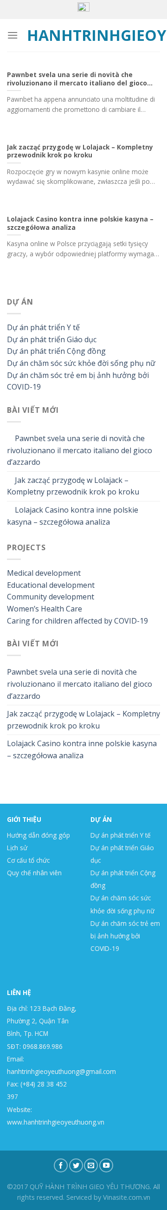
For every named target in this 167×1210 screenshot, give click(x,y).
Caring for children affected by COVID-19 (77, 621)
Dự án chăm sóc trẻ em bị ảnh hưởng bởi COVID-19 (125, 936)
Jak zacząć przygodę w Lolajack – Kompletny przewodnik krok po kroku (73, 486)
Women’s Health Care (44, 609)
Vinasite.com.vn (126, 1197)
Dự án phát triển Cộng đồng (56, 351)
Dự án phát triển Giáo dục (51, 339)
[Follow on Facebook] (61, 1165)
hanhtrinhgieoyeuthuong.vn (84, 35)
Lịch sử (17, 847)
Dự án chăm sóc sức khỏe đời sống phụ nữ (81, 363)
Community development (50, 597)
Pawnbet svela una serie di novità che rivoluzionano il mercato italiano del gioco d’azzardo (79, 450)
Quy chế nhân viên (34, 872)
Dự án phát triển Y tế (43, 327)
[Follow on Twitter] (76, 1165)
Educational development (51, 585)
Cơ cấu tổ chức (28, 860)
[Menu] (12, 35)
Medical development (44, 573)
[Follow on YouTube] (106, 1165)
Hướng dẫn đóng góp (38, 835)
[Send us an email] (91, 1165)
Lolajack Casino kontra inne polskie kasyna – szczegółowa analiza (72, 516)
